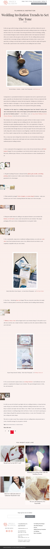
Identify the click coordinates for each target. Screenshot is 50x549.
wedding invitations (19, 424)
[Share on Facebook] (5, 431)
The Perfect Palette (40, 291)
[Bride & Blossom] (9, 525)
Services (35, 527)
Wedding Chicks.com (39, 372)
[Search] (46, 1)
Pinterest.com (37, 89)
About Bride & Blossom (38, 525)
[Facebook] (7, 531)
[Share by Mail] (15, 431)
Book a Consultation (37, 533)
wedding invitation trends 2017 (11, 424)
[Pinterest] (12, 531)
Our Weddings (36, 531)
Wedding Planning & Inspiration (40, 529)
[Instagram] (9, 531)
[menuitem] (23, 1)
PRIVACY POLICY (23, 547)
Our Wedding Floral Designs (39, 523)
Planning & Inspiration (25, 10)
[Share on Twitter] (8, 431)
